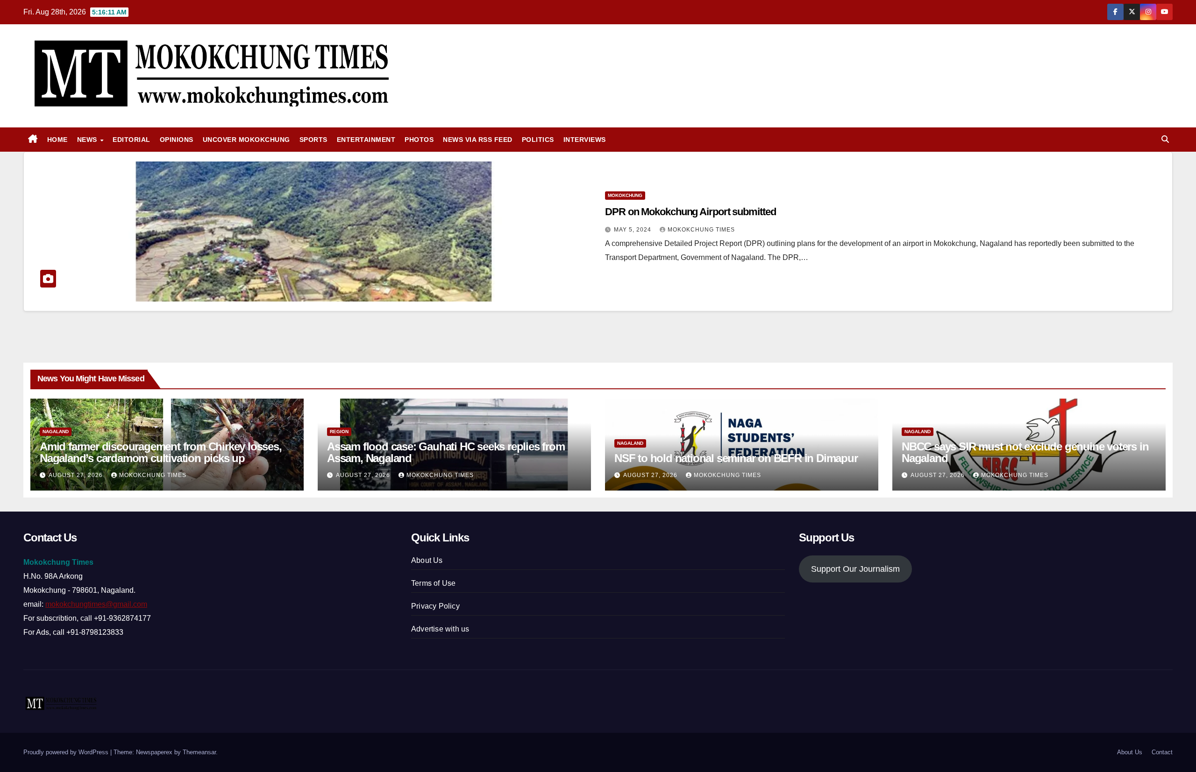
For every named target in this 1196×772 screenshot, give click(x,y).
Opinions (176, 139)
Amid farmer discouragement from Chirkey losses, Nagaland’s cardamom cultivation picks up (161, 452)
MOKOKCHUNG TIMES (701, 229)
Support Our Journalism (855, 569)
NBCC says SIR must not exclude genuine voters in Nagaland (1025, 452)
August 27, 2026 (77, 475)
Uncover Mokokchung (246, 139)
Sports (313, 139)
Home (57, 139)
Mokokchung (625, 195)
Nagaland (56, 431)
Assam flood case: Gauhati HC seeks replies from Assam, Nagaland (446, 452)
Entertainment (366, 139)
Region (339, 431)
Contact (1162, 752)
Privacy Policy (435, 606)
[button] (1165, 139)
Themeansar (199, 752)
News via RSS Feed (478, 139)
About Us (427, 560)
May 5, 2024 (633, 229)
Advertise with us (440, 629)
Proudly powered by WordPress (66, 752)
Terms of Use (433, 583)
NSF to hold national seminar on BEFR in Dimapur (736, 458)
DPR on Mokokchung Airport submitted (690, 212)
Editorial (131, 139)
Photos (419, 139)
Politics (538, 139)
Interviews (584, 139)
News (88, 139)
